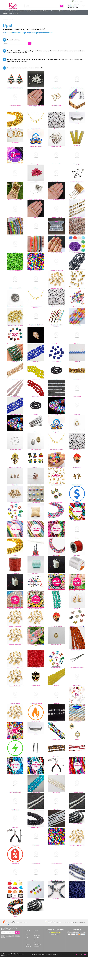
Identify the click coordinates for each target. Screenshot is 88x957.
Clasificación (73, 11)
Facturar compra (37, 933)
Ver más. (7, 924)
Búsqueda (28, 930)
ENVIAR (17, 932)
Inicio (4, 19)
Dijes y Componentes (32, 11)
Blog (27, 937)
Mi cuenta (82, 1)
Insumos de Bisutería (8, 11)
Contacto (36, 930)
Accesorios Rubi (10, 954)
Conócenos (16, 13)
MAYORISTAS (37, 935)
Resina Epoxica (7, 13)
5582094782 (73, 6)
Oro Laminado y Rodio (56, 11)
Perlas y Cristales (20, 11)
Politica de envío (37, 944)
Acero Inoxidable (44, 11)
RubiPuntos (36, 937)
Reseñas (27, 940)
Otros (66, 11)
